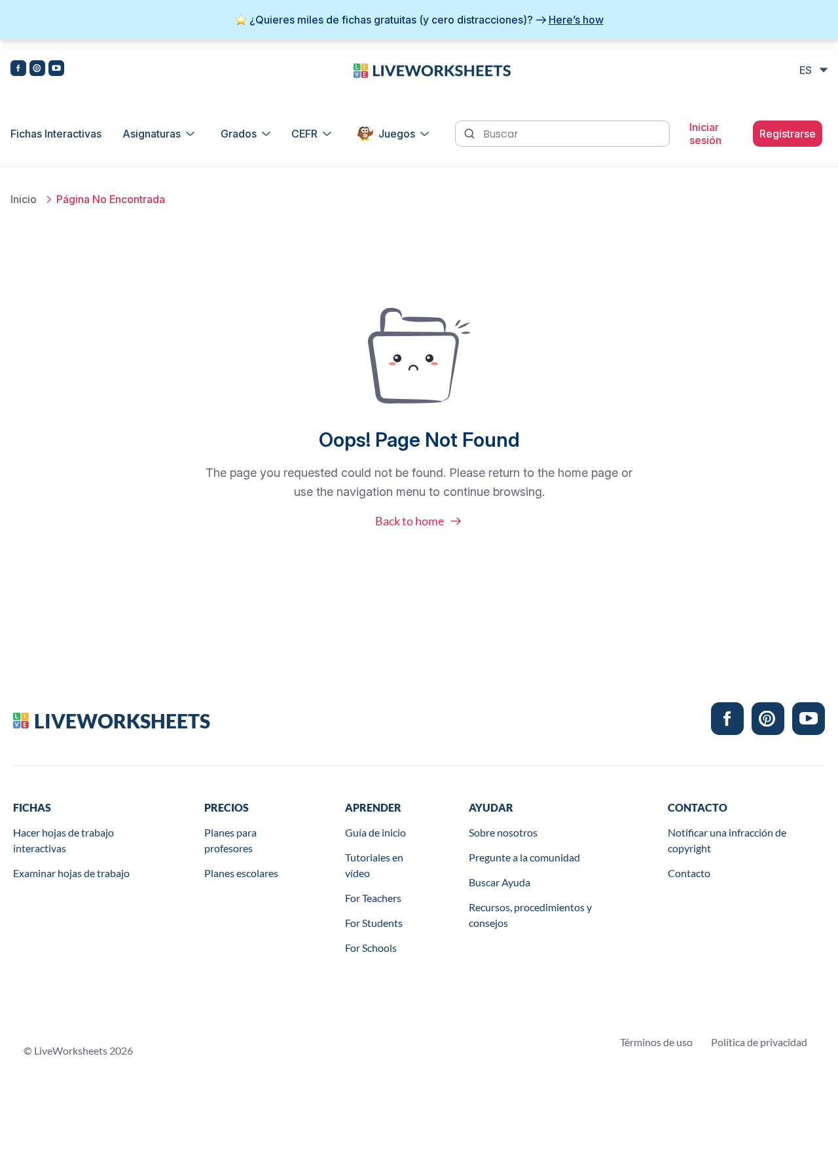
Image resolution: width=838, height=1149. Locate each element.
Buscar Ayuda (499, 882)
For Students (374, 922)
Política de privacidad (759, 1042)
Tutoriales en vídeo (374, 865)
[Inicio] (432, 69)
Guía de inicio (375, 832)
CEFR (304, 133)
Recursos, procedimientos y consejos (530, 915)
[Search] (470, 132)
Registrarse (787, 133)
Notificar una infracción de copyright (727, 840)
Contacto (689, 873)
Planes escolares (241, 873)
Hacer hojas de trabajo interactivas (63, 840)
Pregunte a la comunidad (524, 857)
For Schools (371, 947)
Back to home (409, 521)
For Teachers (373, 898)
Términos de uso (656, 1042)
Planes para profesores (230, 840)
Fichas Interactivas (55, 133)
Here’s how (576, 19)
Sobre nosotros (503, 832)
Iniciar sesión (705, 134)
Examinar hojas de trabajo (71, 873)
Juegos (396, 133)
